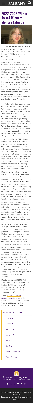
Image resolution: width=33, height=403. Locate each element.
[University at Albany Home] (16, 2)
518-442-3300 (16, 394)
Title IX (19, 399)
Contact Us (10, 335)
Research (9, 324)
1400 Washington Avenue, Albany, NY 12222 (13, 392)
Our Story (9, 346)
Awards (9, 340)
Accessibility (23, 397)
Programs (9, 318)
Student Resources (13, 351)
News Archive (11, 357)
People (8, 329)
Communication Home (12, 313)
